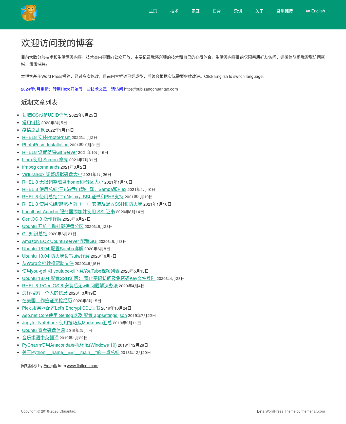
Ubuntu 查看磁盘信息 (43, 330)
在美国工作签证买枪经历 (47, 300)
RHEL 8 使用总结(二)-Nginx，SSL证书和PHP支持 (73, 196)
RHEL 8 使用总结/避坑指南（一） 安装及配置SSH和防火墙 (82, 203)
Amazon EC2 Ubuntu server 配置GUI (60, 241)
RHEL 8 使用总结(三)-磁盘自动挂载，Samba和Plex (74, 189)
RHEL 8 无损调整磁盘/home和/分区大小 (62, 181)
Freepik (50, 365)
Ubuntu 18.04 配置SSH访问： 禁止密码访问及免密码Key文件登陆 (89, 278)
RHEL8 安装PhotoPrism (46, 137)
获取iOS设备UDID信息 (45, 114)
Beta (260, 411)
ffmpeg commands (41, 166)
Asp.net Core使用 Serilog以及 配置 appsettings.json (74, 315)
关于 (259, 11)
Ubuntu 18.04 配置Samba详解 (52, 248)
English (221, 76)
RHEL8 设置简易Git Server (49, 152)
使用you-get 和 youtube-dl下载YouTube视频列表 (71, 270)
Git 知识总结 (34, 233)
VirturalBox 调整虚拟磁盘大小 (52, 174)
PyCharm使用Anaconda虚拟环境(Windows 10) (69, 344)
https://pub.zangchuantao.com (151, 89)
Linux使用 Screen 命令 (45, 159)
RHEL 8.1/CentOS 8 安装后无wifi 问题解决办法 (70, 285)
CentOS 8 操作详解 (42, 218)
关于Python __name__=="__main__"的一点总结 (71, 352)
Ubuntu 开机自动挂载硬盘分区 (53, 226)
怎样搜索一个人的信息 (45, 292)
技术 (174, 11)
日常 (217, 11)
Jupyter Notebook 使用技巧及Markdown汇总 (67, 322)
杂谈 (238, 11)
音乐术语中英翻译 (40, 337)
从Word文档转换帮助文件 (48, 263)
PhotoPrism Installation (45, 144)
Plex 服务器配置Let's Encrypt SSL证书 (61, 307)
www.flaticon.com (82, 365)
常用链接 (285, 11)
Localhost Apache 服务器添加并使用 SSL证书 (68, 211)
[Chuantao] (29, 17)
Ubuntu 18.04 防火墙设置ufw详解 (56, 255)
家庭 (195, 11)
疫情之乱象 (33, 129)
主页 (153, 11)
